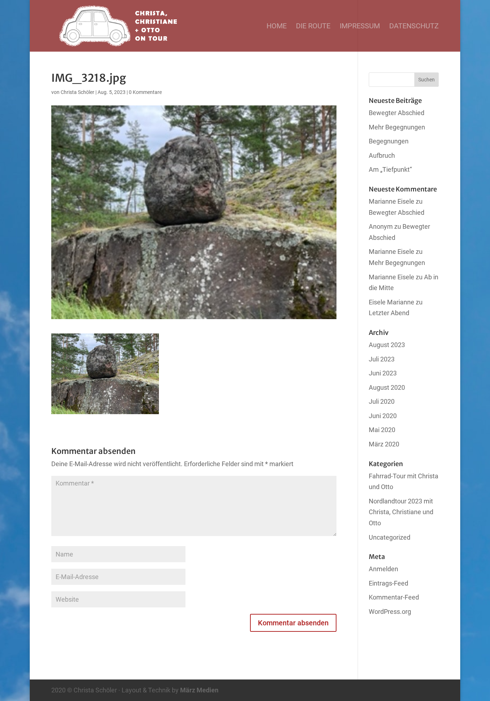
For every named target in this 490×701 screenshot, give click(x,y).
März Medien (199, 690)
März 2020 (384, 444)
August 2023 (387, 345)
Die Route (313, 26)
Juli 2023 (382, 359)
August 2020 (387, 387)
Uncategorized (389, 537)
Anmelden (383, 569)
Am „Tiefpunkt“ (390, 169)
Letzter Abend (389, 313)
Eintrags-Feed (388, 583)
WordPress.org (390, 611)
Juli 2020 (382, 401)
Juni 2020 (383, 416)
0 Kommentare (145, 92)
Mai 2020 (382, 430)
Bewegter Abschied (396, 113)
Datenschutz (414, 26)
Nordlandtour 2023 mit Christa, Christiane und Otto (401, 512)
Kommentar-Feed (394, 597)
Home (277, 26)
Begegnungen (389, 141)
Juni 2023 (383, 373)
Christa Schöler (77, 92)
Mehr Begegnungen (397, 127)
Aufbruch (382, 155)
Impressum (360, 26)
